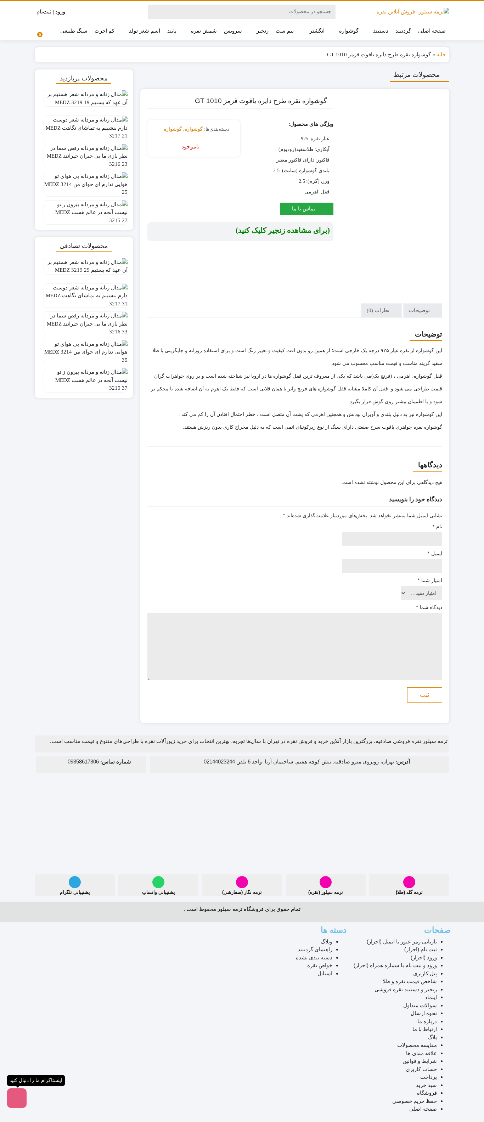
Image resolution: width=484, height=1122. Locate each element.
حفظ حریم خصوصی (414, 1101)
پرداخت (428, 1077)
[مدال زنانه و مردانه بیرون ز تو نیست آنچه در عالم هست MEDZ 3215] (84, 211)
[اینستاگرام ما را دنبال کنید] (17, 1098)
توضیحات (420, 310)
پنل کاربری (425, 973)
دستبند (380, 31)
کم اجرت (104, 31)
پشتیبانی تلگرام (75, 892)
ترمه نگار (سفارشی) (242, 892)
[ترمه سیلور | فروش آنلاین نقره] (413, 11)
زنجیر (262, 31)
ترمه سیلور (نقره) (325, 892)
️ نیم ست (285, 31)
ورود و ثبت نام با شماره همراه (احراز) (395, 965)
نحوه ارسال (424, 1013)
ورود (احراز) (424, 957)
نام (437, 526)
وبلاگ (326, 941)
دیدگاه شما (429, 607)
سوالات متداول (420, 1005)
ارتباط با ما (424, 1029)
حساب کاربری (421, 1069)
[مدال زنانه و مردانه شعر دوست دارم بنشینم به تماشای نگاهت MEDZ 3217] (84, 126)
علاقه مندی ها (421, 1053)
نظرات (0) (379, 310)
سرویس (233, 31)
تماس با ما (304, 209)
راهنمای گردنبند (315, 949)
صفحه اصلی (432, 31)
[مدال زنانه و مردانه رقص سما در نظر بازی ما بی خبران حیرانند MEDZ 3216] (84, 155)
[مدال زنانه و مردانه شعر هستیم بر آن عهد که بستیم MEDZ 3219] (84, 101)
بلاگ (432, 1037)
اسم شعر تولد (144, 31)
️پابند (171, 31)
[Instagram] (409, 882)
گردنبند (403, 31)
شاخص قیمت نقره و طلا (410, 981)
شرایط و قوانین (420, 1061)
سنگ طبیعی (74, 31)
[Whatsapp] (158, 882)
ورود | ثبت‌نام (51, 12)
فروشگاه (427, 1093)
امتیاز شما (429, 580)
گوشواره (348, 31)
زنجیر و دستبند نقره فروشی (406, 989)
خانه (441, 54)
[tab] (422, 310)
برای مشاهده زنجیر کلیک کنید (282, 230)
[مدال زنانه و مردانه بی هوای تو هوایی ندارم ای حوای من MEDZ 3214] (84, 183)
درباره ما (427, 1021)
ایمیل (434, 553)
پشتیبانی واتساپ (158, 892)
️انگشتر (316, 31)
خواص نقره (319, 965)
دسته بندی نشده (314, 957)
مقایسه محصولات (417, 1045)
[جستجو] (154, 12)
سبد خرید (426, 1085)
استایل (324, 973)
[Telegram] (75, 882)
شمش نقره (203, 31)
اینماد (431, 997)
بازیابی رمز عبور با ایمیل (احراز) (402, 941)
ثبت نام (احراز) (420, 949)
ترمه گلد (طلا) (409, 892)
